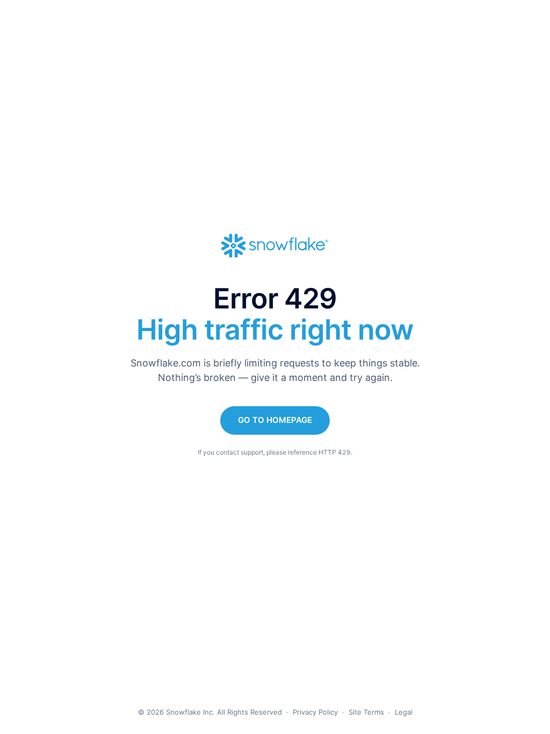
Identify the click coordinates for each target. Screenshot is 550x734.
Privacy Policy (315, 712)
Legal (403, 712)
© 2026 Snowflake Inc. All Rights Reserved (210, 712)
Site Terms (366, 712)
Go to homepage (275, 420)
